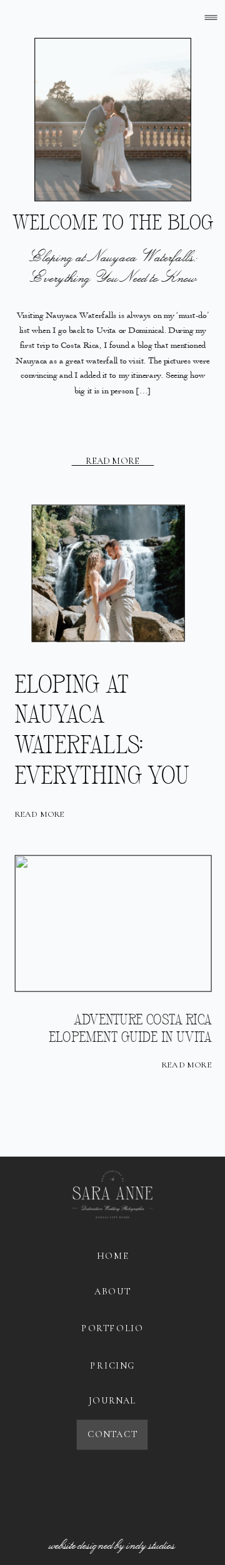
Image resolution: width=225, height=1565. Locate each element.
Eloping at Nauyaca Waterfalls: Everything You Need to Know (113, 267)
